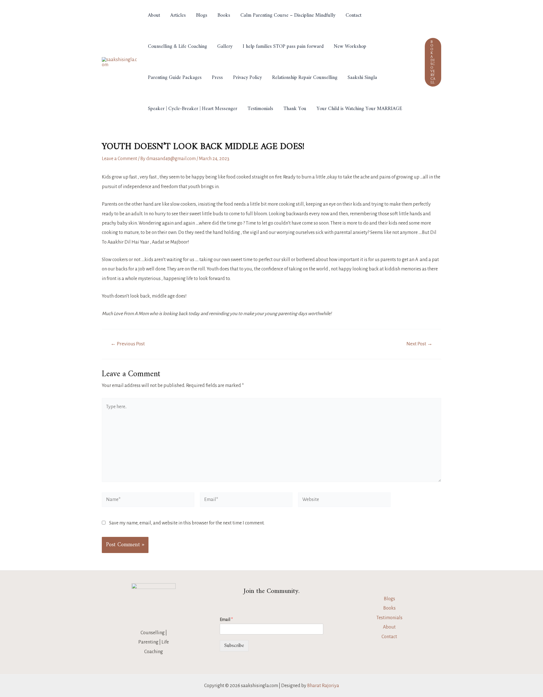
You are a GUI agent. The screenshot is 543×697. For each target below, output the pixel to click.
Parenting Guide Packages (175, 77)
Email (226, 619)
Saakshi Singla (362, 77)
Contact (353, 15)
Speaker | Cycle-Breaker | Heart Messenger (192, 108)
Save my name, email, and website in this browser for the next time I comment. (186, 523)
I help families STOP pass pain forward (283, 46)
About (154, 15)
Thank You (294, 108)
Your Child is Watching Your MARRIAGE (359, 108)
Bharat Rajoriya (323, 685)
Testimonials (260, 108)
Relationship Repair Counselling (304, 77)
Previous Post (128, 344)
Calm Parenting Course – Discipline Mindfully (287, 15)
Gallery (224, 46)
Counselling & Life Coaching (177, 46)
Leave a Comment (119, 158)
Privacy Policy (247, 77)
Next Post (419, 344)
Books (223, 15)
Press (217, 77)
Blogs (201, 15)
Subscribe (234, 645)
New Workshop (350, 46)
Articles (178, 15)
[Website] (344, 500)
